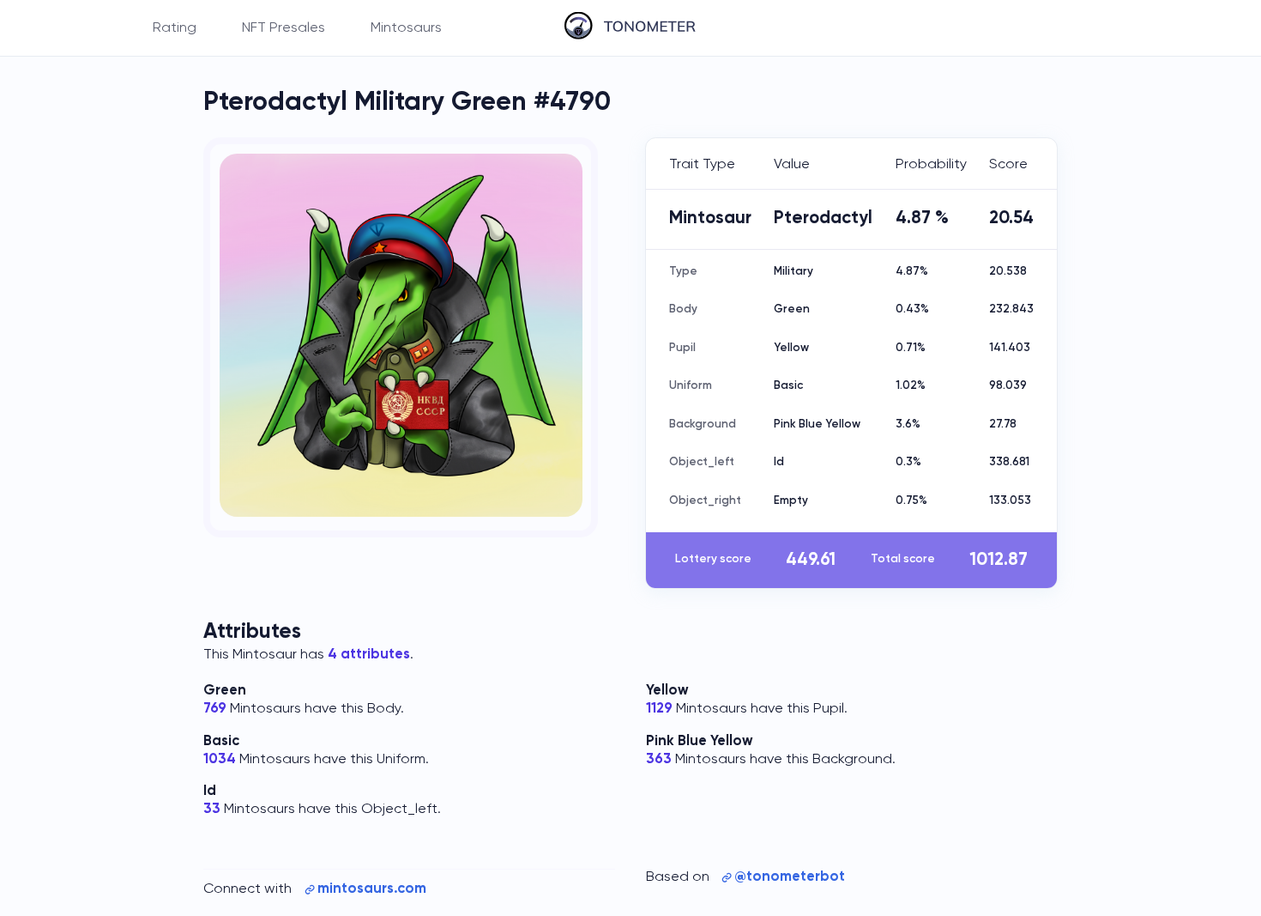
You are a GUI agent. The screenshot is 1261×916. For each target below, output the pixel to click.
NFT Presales (283, 28)
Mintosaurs (406, 28)
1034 (219, 759)
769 (214, 708)
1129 (659, 708)
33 (211, 809)
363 (659, 759)
